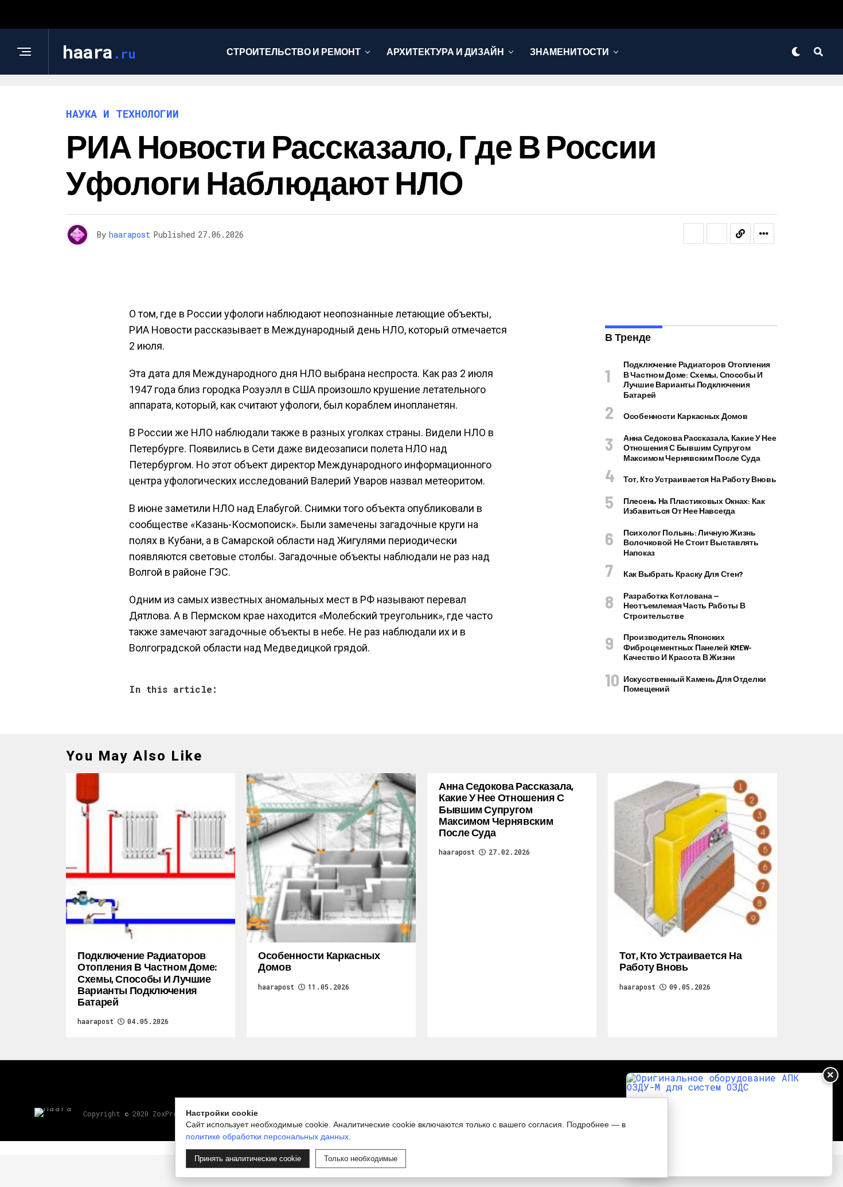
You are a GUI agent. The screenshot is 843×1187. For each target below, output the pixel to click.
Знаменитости (569, 51)
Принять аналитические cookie (247, 1158)
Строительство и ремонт (294, 51)
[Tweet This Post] (717, 233)
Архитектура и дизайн (445, 51)
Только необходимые (360, 1158)
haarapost (129, 234)
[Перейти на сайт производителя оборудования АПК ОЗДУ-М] (729, 1124)
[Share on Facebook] (693, 233)
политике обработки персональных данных (267, 1136)
